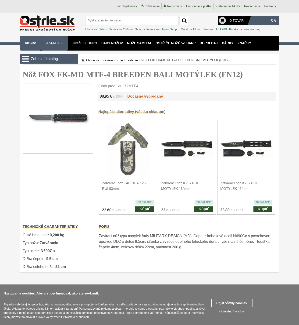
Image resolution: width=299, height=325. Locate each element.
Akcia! (30, 43)
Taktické (132, 60)
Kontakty (270, 6)
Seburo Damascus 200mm (116, 29)
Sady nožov (112, 43)
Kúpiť (144, 209)
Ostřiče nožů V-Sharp (176, 43)
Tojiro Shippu (170, 29)
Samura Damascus (147, 29)
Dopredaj (209, 43)
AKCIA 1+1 (54, 43)
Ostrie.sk (92, 60)
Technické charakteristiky (50, 227)
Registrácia (174, 6)
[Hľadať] (184, 20)
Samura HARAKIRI (215, 29)
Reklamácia (252, 6)
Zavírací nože (113, 60)
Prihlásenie (152, 6)
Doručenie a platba (198, 6)
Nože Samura (139, 43)
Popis (104, 227)
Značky (244, 43)
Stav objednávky (125, 6)
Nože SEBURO (85, 43)
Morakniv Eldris (190, 29)
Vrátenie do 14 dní (227, 6)
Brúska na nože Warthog (244, 29)
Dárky (227, 43)
